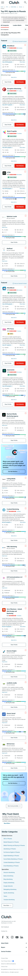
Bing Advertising (8, 879)
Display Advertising (9, 882)
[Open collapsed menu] (3, 2)
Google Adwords (8, 886)
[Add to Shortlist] (25, 45)
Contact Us (4, 931)
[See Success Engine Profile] (4, 652)
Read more (4, 227)
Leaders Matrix (17, 25)
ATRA (9, 172)
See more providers (13, 806)
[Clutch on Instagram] (12, 937)
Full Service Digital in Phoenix (12, 852)
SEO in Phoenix (8, 838)
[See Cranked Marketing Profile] (4, 510)
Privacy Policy (4, 958)
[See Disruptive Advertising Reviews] (12, 90)
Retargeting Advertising (10, 889)
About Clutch (4, 943)
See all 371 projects (7, 104)
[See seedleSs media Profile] (4, 684)
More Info (13, 77)
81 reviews (19, 133)
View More (6, 905)
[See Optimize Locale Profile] (4, 217)
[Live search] (25, 2)
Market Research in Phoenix (11, 842)
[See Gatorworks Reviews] (12, 372)
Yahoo (5, 896)
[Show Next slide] (25, 72)
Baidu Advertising (8, 876)
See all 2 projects (6, 522)
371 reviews (19, 90)
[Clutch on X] (7, 937)
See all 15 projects (6, 626)
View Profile (8, 82)
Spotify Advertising (9, 893)
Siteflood (9, 248)
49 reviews (19, 174)
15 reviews (18, 615)
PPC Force (10, 329)
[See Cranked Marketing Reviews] (12, 511)
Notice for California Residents (8, 963)
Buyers (3, 947)
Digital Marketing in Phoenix (11, 855)
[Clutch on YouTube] (17, 937)
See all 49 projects (7, 188)
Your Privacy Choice (6, 961)
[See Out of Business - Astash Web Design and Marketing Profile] (4, 610)
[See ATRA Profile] (4, 173)
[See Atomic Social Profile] (4, 714)
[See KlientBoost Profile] (4, 46)
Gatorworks (10, 370)
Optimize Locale (12, 216)
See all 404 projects (7, 62)
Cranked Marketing (13, 509)
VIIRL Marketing (12, 546)
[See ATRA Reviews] (12, 174)
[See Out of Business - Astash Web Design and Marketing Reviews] (12, 615)
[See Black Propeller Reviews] (12, 133)
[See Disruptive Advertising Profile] (4, 89)
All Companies (5, 25)
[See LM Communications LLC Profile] (4, 578)
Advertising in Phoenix (10, 849)
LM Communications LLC (14, 577)
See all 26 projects (7, 386)
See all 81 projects (7, 147)
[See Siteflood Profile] (4, 249)
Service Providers (6, 951)
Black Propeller (12, 131)
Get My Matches (13, 471)
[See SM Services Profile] (4, 744)
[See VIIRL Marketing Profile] (4, 547)
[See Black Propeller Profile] (4, 132)
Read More (7, 823)
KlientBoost (10, 46)
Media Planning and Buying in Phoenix (14, 845)
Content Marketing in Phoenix (12, 862)
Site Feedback (5, 927)
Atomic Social (11, 713)
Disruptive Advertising (14, 88)
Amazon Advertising (9, 872)
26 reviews (19, 372)
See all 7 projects (6, 345)
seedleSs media (12, 683)
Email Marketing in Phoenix (11, 866)
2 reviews (18, 511)
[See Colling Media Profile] (4, 479)
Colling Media (11, 478)
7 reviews (19, 331)
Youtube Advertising (9, 899)
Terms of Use (4, 966)
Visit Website (20, 82)
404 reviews (19, 48)
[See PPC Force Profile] (4, 329)
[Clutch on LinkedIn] (21, 937)
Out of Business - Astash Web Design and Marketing (14, 611)
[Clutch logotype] (14, 2)
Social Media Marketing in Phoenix (13, 859)
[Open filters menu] (25, 29)
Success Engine (11, 651)
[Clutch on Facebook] (2, 937)
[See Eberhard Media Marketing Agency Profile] (4, 415)
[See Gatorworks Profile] (4, 371)
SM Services (11, 744)
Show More (22, 62)
